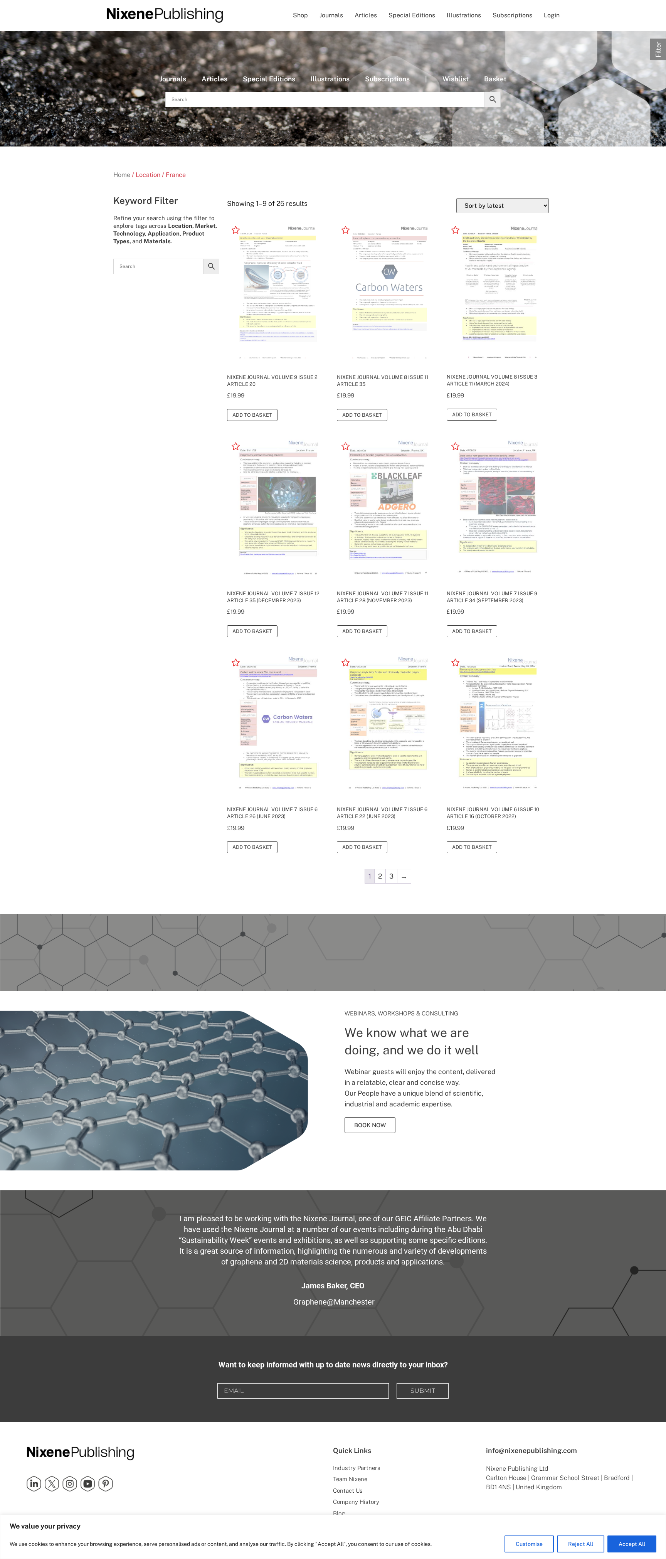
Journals (331, 15)
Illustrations (464, 15)
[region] (333, 1537)
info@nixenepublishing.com (531, 1450)
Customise (529, 1544)
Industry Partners (356, 1468)
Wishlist (455, 79)
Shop (300, 15)
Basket (495, 79)
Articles (366, 15)
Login (552, 15)
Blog (339, 1513)
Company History (356, 1501)
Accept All (632, 1544)
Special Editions (411, 15)
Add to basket (252, 415)
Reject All (580, 1544)
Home (121, 174)
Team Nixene (350, 1479)
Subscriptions (512, 15)
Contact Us (348, 1490)
